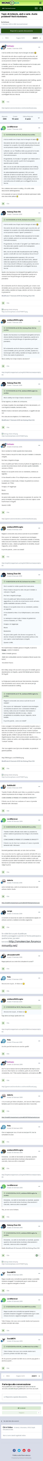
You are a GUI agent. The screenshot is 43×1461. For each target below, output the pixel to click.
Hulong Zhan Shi (14, 212)
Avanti (35, 38)
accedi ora (11, 1388)
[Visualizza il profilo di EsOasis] (4, 47)
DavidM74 (11, 1272)
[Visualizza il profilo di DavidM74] (4, 1274)
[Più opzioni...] (39, 47)
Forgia (4, 650)
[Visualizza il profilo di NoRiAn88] (4, 787)
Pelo (9, 977)
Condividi (22, 1408)
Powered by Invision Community (21, 1458)
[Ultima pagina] (40, 38)
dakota (10, 880)
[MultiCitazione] (3, 101)
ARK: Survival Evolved (20, 24)
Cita (8, 102)
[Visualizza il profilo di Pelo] (4, 978)
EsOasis (6, 22)
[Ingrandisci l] (35, 53)
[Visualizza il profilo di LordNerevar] (4, 128)
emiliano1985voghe (15, 320)
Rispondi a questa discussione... (16, 1397)
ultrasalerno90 (13, 955)
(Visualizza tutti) (8, 1429)
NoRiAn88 (11, 785)
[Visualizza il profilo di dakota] (4, 881)
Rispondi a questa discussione (21, 31)
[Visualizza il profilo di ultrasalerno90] (4, 956)
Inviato (14, 48)
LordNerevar (12, 127)
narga (9, 911)
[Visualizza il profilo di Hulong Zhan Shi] (4, 213)
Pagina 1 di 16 (20, 38)
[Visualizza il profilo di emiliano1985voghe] (4, 321)
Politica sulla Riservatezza (21, 1455)
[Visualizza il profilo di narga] (4, 912)
